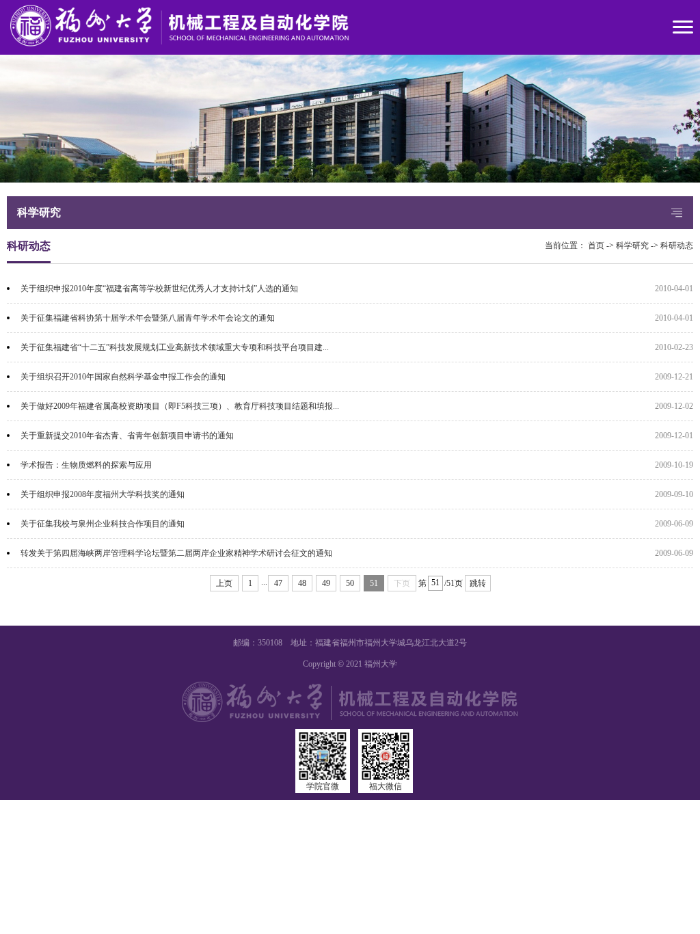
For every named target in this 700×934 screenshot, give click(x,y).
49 (326, 583)
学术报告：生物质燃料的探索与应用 (86, 465)
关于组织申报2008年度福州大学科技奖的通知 (103, 494)
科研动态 (676, 245)
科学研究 (632, 245)
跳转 (478, 583)
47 (278, 583)
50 (350, 583)
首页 (596, 245)
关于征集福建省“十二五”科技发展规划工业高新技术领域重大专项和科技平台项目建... (175, 347)
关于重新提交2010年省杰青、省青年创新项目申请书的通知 (127, 435)
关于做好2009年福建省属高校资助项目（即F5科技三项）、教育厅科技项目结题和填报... (180, 406)
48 (302, 583)
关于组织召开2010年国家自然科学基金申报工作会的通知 (123, 377)
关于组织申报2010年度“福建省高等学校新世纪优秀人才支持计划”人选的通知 (159, 288)
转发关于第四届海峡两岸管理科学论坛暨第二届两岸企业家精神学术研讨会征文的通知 (176, 553)
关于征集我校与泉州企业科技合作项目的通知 (103, 524)
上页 (224, 583)
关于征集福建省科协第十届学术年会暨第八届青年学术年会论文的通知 (148, 318)
